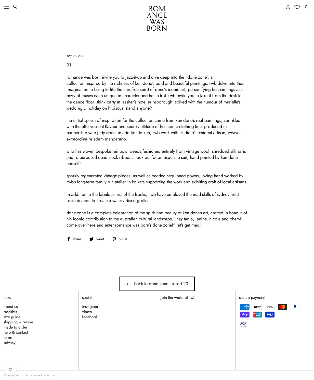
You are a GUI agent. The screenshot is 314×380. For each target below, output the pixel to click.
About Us (11, 306)
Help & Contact (16, 332)
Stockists (10, 311)
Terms (8, 337)
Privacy (9, 342)
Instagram (90, 306)
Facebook (90, 317)
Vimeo (87, 311)
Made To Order (15, 327)
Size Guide (12, 317)
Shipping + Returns (18, 322)
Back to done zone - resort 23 (160, 283)
